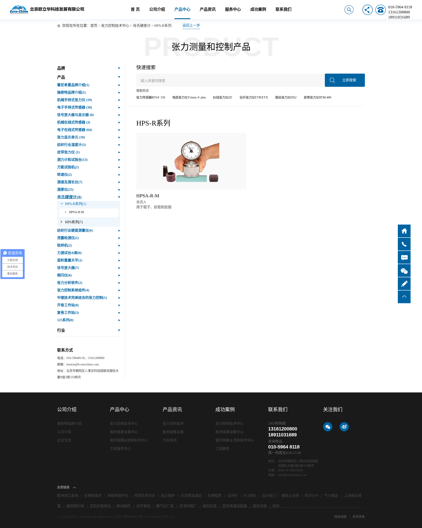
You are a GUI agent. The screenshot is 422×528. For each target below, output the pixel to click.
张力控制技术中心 (115, 25)
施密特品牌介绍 (69, 423)
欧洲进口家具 (67, 495)
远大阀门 (269, 495)
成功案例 (258, 9)
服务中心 (233, 9)
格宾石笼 (210, 506)
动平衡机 (143, 506)
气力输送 (331, 495)
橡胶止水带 (290, 495)
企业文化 (64, 440)
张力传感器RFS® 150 (150, 97)
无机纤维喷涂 (100, 506)
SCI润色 (250, 495)
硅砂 (276, 506)
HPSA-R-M (74, 212)
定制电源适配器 (234, 506)
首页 (93, 25)
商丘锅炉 (168, 495)
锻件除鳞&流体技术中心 (129, 440)
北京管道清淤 (191, 495)
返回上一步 (191, 25)
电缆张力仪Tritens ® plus (189, 97)
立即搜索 (349, 80)
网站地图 (340, 516)
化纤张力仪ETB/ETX (254, 97)
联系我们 (283, 9)
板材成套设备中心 (124, 432)
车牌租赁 (214, 495)
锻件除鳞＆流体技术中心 (234, 440)
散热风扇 (260, 506)
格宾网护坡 (75, 506)
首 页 (135, 9)
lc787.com (168, 516)
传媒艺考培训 (144, 495)
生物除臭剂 (93, 495)
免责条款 (359, 516)
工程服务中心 (120, 448)
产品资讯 (208, 9)
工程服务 (222, 448)
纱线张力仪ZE (222, 97)
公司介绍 (157, 9)
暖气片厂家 (165, 506)
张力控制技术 (173, 423)
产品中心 (182, 9)
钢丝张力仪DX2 (285, 97)
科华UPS (311, 495)
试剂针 (232, 495)
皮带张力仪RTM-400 (317, 97)
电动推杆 (123, 506)
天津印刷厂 (188, 506)
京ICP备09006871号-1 (131, 516)
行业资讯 (170, 440)
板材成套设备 (173, 432)
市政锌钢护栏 (117, 495)
